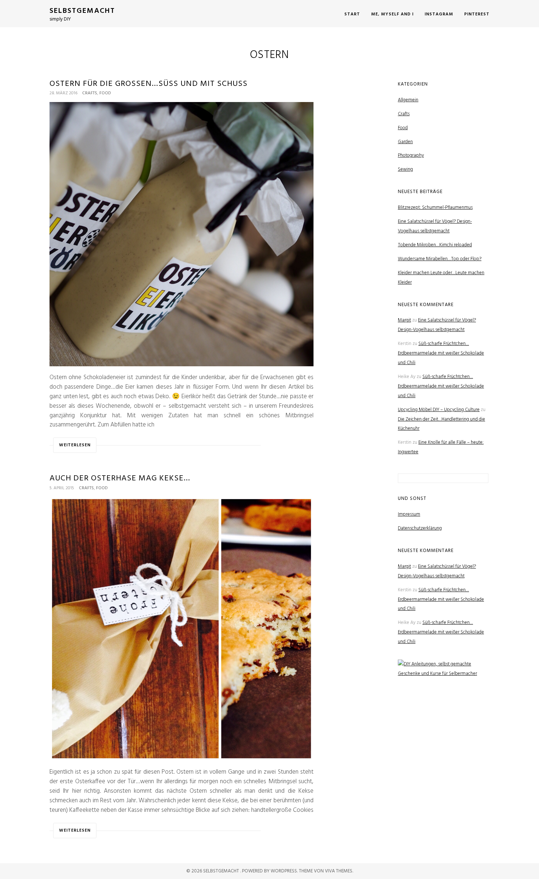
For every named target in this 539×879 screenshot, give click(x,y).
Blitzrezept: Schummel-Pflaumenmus (435, 207)
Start (352, 14)
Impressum (409, 514)
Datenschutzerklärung (420, 528)
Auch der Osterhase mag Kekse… (120, 478)
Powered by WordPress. (270, 871)
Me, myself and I (392, 14)
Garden (405, 142)
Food (105, 93)
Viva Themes (338, 871)
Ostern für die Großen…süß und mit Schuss (148, 83)
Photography (411, 155)
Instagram (439, 14)
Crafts (89, 93)
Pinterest (476, 14)
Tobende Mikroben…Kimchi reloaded (435, 245)
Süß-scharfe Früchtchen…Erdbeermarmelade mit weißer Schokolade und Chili (441, 353)
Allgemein (408, 100)
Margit (404, 320)
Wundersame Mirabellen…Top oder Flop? (439, 259)
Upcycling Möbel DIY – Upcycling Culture (439, 410)
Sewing (405, 169)
